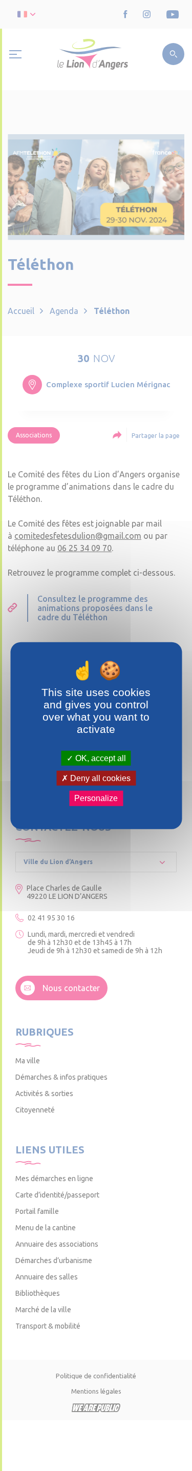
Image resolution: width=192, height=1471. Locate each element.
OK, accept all (99, 758)
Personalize (96, 798)
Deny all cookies (99, 778)
